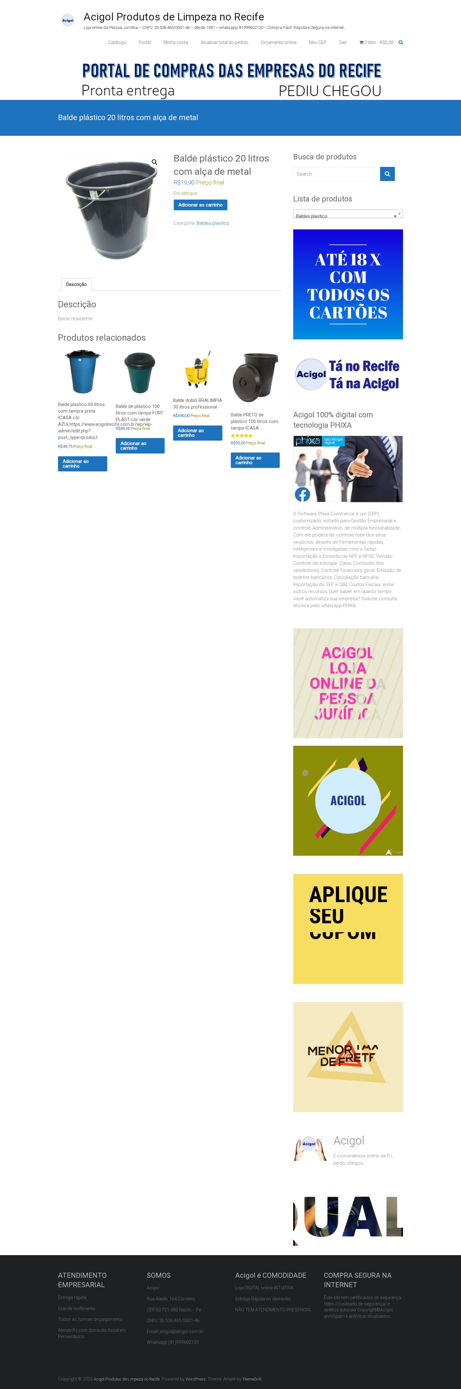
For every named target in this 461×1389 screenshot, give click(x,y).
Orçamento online (278, 42)
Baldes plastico (213, 223)
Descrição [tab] (76, 284)
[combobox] (348, 213)
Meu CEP (317, 42)
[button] (154, 162)
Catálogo (117, 42)
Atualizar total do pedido (224, 42)
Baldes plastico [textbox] (346, 216)
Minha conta (175, 42)
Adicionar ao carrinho (200, 205)
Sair (343, 42)
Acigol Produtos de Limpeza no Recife (174, 16)
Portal (145, 42)
